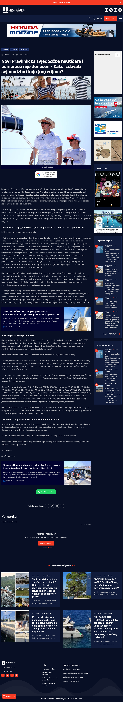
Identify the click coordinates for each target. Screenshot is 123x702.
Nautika (5, 49)
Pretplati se (110, 18)
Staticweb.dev (76, 699)
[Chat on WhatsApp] (46, 491)
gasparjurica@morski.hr (81, 673)
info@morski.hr (75, 669)
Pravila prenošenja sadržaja (48, 684)
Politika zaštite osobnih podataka (50, 679)
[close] (120, 2)
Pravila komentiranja (9, 522)
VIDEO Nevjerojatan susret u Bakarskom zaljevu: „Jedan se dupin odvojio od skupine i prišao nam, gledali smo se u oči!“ (112, 255)
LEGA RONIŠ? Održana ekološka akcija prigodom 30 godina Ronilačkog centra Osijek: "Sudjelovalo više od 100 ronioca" (112, 322)
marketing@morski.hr (77, 677)
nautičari (14, 49)
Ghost (66, 699)
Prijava (99, 18)
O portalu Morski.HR (48, 669)
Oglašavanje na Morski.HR (47, 673)
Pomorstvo (24, 49)
